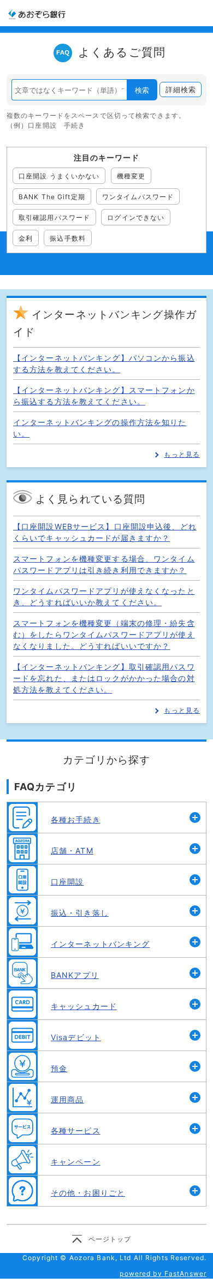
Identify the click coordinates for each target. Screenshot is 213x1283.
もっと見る (182, 454)
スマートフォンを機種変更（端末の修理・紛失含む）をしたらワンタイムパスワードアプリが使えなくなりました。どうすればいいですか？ (104, 634)
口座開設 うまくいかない (59, 176)
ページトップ (110, 1239)
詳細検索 (180, 89)
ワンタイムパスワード (138, 197)
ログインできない (135, 217)
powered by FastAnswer (163, 1273)
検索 (142, 90)
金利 (26, 238)
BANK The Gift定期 (52, 197)
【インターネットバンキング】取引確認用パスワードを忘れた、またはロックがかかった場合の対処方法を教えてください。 (104, 678)
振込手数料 (68, 238)
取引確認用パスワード (54, 217)
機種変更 (131, 176)
